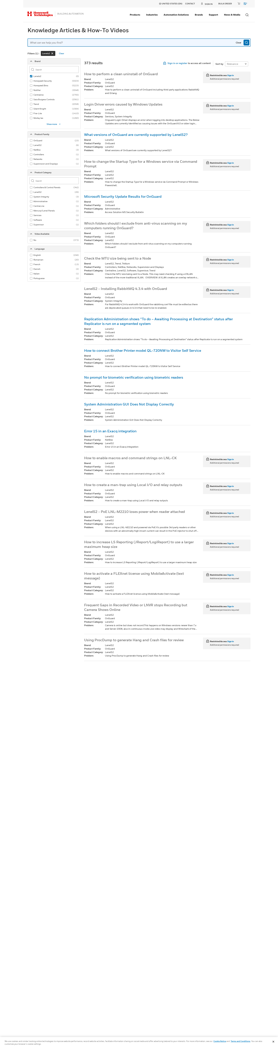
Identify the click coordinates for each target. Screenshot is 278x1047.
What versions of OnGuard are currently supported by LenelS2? (136, 135)
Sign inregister (177, 63)
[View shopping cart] (244, 4)
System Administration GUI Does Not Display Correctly (129, 404)
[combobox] (139, 42)
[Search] (246, 42)
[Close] (273, 1041)
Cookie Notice (219, 1041)
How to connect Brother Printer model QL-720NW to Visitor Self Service (142, 350)
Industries (152, 14)
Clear (238, 42)
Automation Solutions (176, 14)
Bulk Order (225, 3)
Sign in (230, 75)
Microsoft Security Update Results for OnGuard (123, 196)
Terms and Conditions (240, 1041)
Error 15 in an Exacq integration (110, 431)
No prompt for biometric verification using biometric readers (133, 377)
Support (213, 14)
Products (135, 14)
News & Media (232, 14)
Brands (199, 14)
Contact (190, 3)
